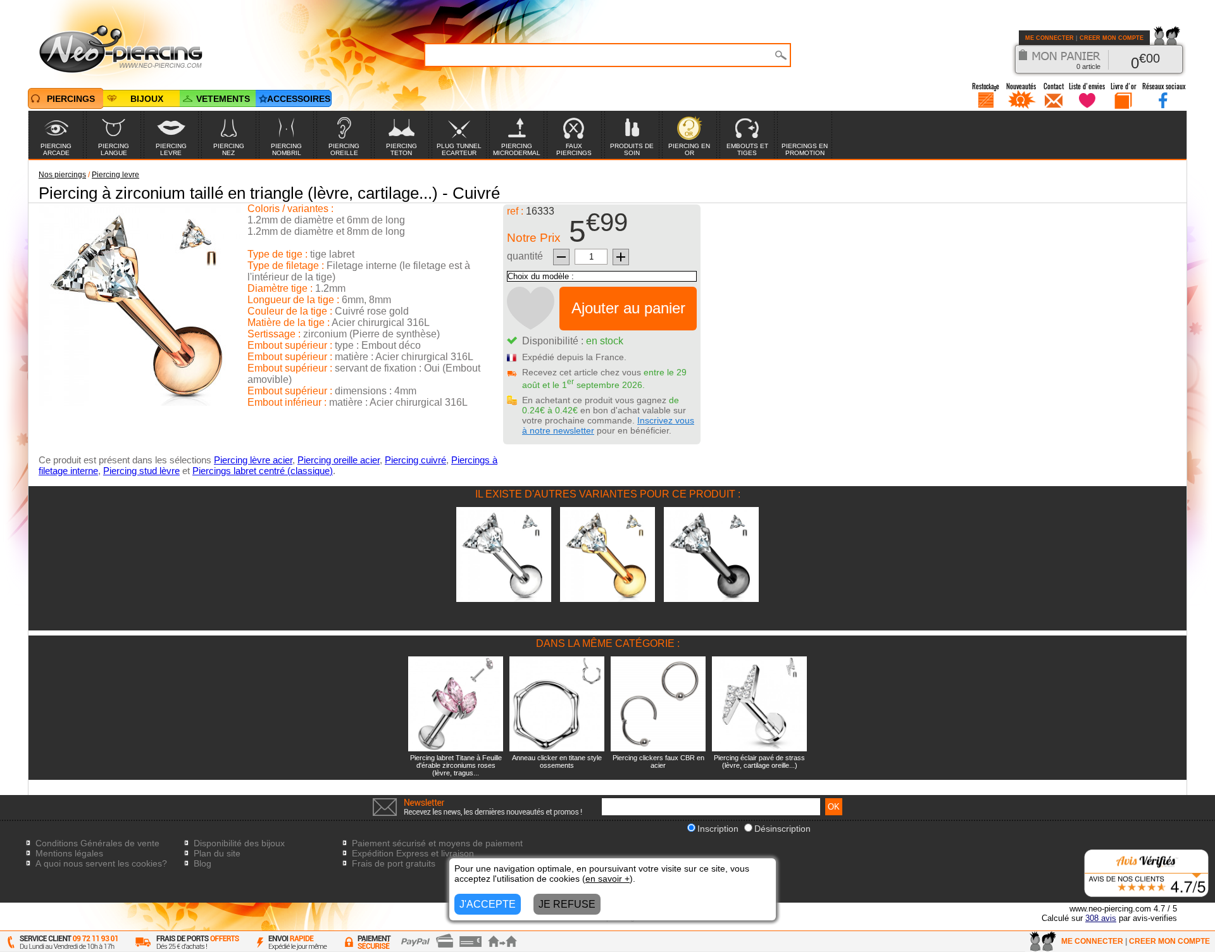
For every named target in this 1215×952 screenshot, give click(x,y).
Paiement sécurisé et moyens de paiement (437, 843)
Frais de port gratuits (393, 863)
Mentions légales (69, 853)
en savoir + (607, 879)
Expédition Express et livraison (413, 853)
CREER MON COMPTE (1111, 38)
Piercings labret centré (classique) (262, 470)
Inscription (717, 829)
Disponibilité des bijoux (239, 843)
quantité (525, 256)
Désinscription (782, 829)
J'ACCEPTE (487, 904)
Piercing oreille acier (338, 459)
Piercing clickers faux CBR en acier (658, 761)
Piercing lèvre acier (253, 459)
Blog (202, 863)
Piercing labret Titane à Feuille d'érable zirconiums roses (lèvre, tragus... (456, 765)
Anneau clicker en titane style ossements (557, 761)
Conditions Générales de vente (97, 843)
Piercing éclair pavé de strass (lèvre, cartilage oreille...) (759, 761)
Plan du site (217, 853)
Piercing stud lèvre (141, 470)
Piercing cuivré (415, 459)
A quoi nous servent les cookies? (101, 863)
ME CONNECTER (1049, 38)
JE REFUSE (567, 904)
